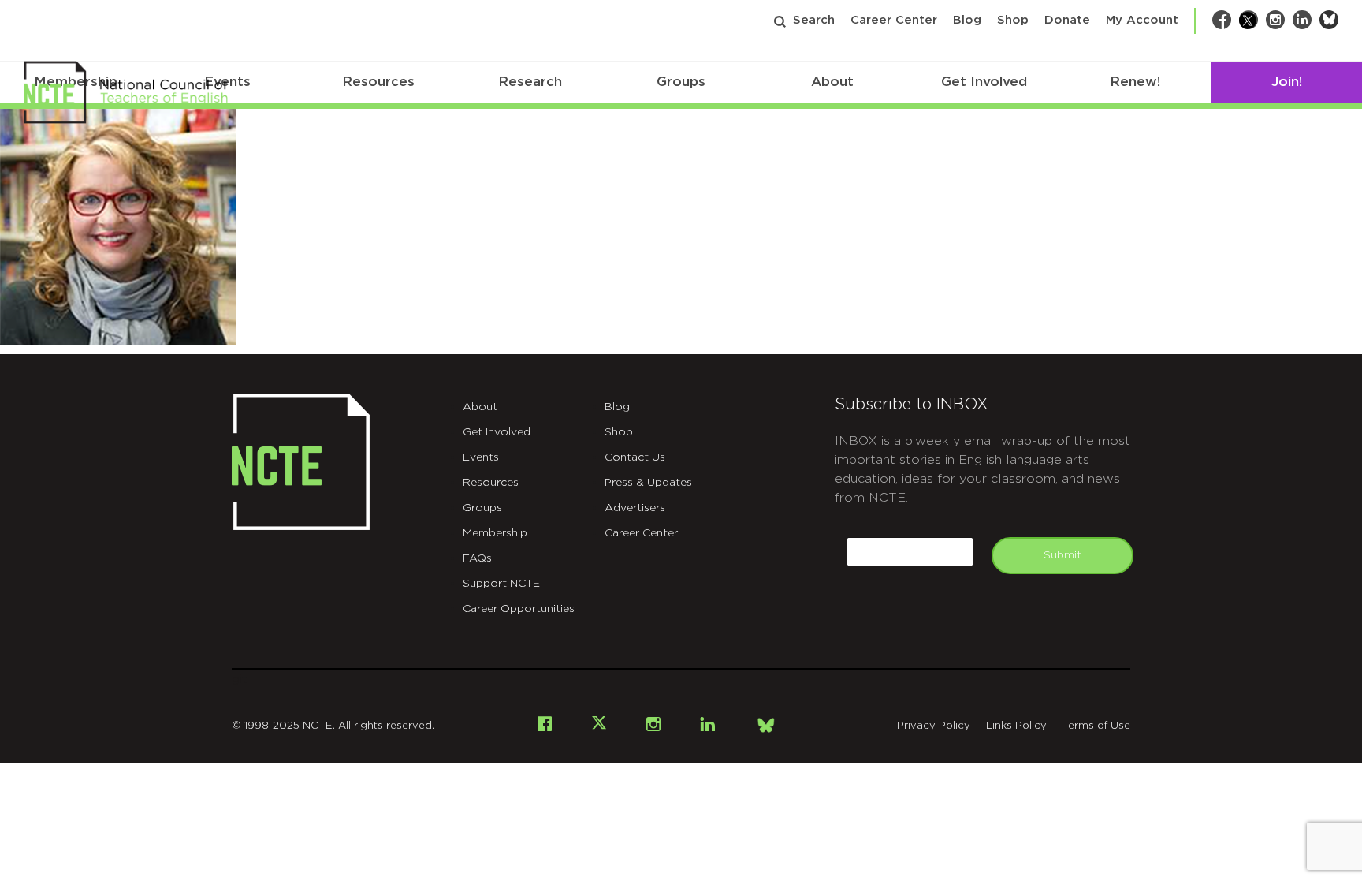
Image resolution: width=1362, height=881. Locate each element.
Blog (967, 20)
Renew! (1135, 81)
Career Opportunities (519, 608)
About (832, 81)
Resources (378, 81)
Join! (1286, 81)
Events (481, 457)
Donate (1067, 20)
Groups (681, 81)
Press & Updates (648, 482)
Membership (495, 533)
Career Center (893, 20)
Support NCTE (501, 583)
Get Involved (984, 81)
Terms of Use (1096, 726)
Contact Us (635, 457)
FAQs (477, 558)
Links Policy (1016, 726)
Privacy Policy (933, 726)
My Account (1142, 20)
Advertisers (635, 507)
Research (530, 81)
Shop (1013, 20)
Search (814, 20)
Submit (1062, 555)
